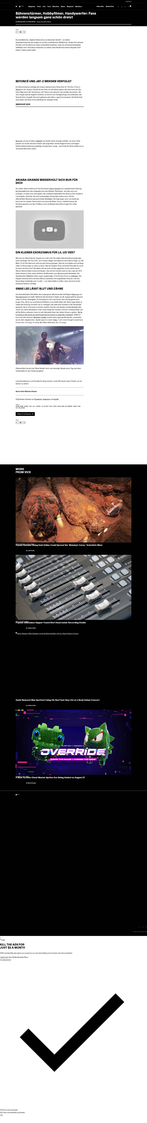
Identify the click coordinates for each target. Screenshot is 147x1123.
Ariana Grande (54, 188)
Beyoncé (19, 141)
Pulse (39, 6)
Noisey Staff (21, 21)
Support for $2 (4, 957)
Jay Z (33, 406)
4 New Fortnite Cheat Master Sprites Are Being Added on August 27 (50, 778)
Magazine (31, 6)
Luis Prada (31, 550)
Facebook (38, 399)
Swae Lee (75, 294)
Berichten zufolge (40, 317)
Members (78, 6)
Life (44, 6)
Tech (49, 6)
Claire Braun (32, 21)
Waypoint (70, 6)
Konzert (38, 406)
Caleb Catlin (32, 628)
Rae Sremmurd (21, 297)
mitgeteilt (39, 141)
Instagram (46, 399)
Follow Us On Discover (24, 414)
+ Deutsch (128, 1)
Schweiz (75, 406)
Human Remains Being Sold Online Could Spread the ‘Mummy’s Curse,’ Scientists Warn (59, 545)
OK (1, 1115)
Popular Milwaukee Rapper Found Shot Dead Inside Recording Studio (51, 623)
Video (55, 320)
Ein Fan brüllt (20, 191)
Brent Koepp (32, 783)
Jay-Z (58, 97)
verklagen (74, 276)
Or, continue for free (5, 960)
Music (63, 6)
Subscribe (100, 6)
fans (30, 406)
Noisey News (61, 406)
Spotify (56, 399)
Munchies (55, 6)
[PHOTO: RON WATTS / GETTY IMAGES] (73, 509)
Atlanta (18, 89)
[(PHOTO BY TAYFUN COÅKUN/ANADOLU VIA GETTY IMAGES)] (73, 664)
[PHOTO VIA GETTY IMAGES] (73, 587)
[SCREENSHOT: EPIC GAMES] (73, 742)
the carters (21, 407)
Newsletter (110, 6)
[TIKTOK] (145, 926)
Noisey (55, 406)
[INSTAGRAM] (142, 926)
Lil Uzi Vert (77, 258)
